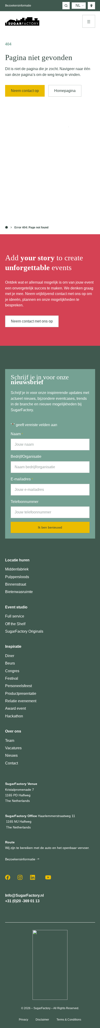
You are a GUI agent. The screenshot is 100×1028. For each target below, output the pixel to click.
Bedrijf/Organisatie (26, 456)
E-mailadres (22, 479)
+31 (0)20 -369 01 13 (22, 901)
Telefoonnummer (24, 502)
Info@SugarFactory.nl (24, 895)
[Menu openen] (88, 21)
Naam (17, 434)
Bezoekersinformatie (18, 5)
